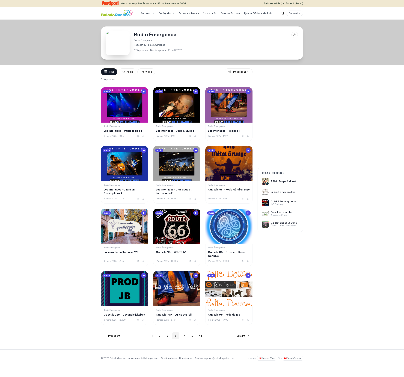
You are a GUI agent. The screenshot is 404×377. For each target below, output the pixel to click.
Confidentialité (169, 358)
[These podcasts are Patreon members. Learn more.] (284, 173)
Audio (130, 71)
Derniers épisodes (188, 13)
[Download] (143, 136)
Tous (111, 71)
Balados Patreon (230, 13)
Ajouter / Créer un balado (258, 13)
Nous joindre (185, 358)
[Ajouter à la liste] (138, 136)
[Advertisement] (280, 115)
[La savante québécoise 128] (124, 237)
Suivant (241, 335)
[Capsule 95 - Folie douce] (228, 298)
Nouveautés (210, 13)
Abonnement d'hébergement (143, 358)
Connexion (294, 13)
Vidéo (148, 71)
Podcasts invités (272, 3)
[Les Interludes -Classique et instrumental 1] (176, 175)
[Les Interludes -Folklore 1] (228, 114)
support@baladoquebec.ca (219, 358)
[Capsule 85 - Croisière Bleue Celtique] (228, 237)
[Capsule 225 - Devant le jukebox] (124, 298)
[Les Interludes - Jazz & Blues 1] (176, 114)
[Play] (143, 91)
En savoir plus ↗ (293, 3)
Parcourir (146, 13)
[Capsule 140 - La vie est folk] (176, 298)
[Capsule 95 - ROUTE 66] (176, 237)
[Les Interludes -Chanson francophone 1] (124, 175)
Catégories (165, 13)
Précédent (114, 335)
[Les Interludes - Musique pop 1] (124, 114)
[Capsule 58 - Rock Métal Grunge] (228, 175)
